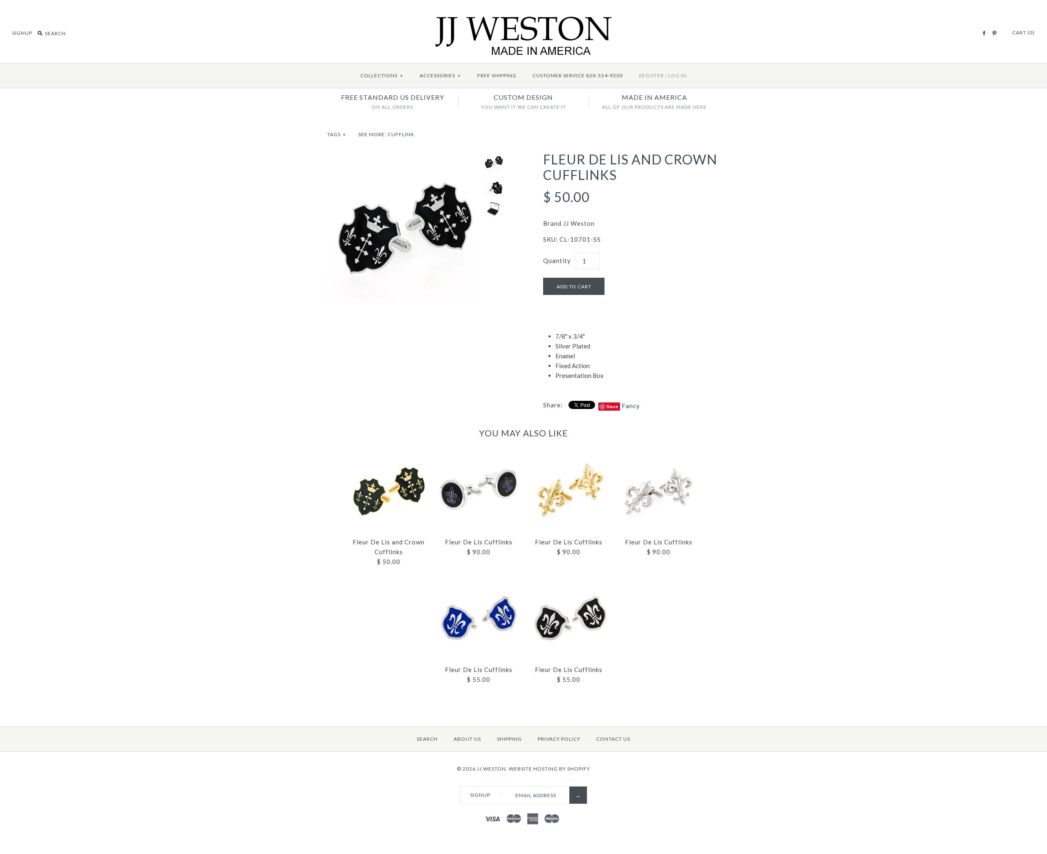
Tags (336, 134)
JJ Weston (579, 223)
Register (651, 75)
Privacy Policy (559, 739)
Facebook (984, 33)
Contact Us (613, 739)
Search (427, 739)
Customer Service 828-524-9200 (577, 75)
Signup (22, 33)
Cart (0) (1023, 32)
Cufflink (401, 134)
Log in (677, 75)
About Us (467, 739)
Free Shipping (497, 75)
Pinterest (994, 33)
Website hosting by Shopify (549, 769)
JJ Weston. (492, 769)
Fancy (631, 405)
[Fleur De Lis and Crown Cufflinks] (403, 156)
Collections (381, 75)
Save (612, 406)
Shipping (509, 739)
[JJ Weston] (524, 21)
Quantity (557, 260)
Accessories (440, 75)
